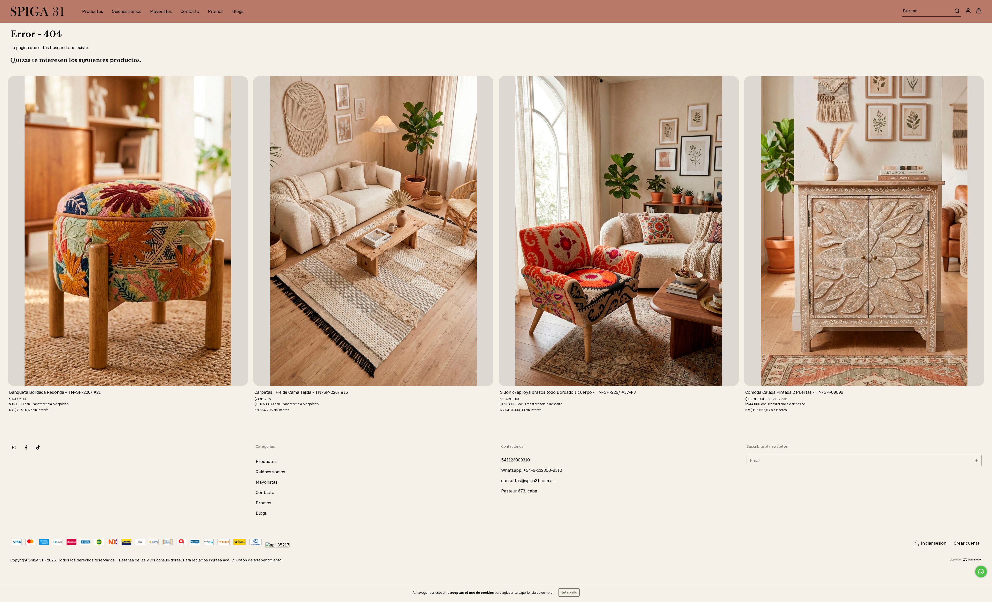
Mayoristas (161, 11)
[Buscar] (956, 11)
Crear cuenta (967, 543)
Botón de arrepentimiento (259, 560)
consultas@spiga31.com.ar (527, 480)
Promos (215, 11)
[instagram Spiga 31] (14, 447)
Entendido (569, 592)
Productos (92, 11)
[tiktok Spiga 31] (38, 447)
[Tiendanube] (965, 560)
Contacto (190, 11)
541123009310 (515, 459)
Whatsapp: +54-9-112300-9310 (531, 470)
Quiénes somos (126, 11)
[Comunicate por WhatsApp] (981, 571)
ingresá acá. (219, 560)
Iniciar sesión (933, 543)
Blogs (237, 11)
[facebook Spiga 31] (26, 447)
